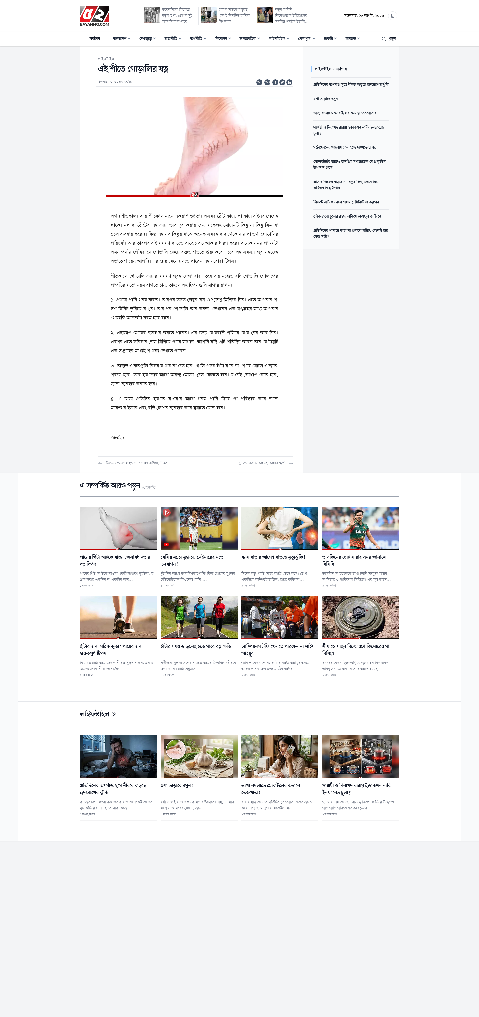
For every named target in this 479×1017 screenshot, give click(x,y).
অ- (259, 82)
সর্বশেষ (95, 39)
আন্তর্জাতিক (251, 39)
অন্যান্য (354, 39)
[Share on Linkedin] (289, 82)
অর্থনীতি (199, 39)
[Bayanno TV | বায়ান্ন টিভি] (94, 16)
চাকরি (332, 39)
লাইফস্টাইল (280, 39)
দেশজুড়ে (149, 39)
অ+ (267, 82)
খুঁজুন (392, 39)
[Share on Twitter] (282, 82)
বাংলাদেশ (123, 39)
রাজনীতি (174, 39)
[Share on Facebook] (275, 82)
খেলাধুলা (308, 39)
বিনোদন (224, 39)
